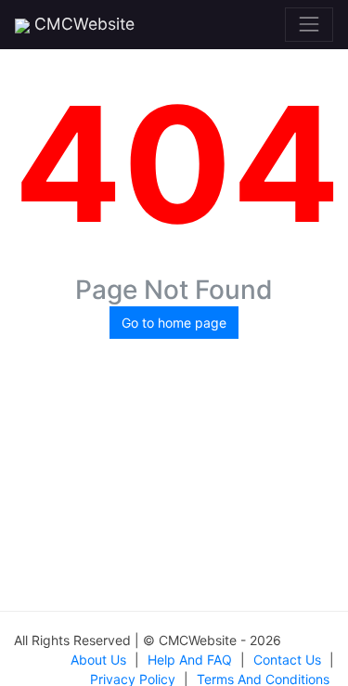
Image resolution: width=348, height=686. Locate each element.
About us (98, 659)
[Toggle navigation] (309, 24)
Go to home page (174, 322)
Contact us (287, 659)
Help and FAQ (190, 659)
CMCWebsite (82, 23)
